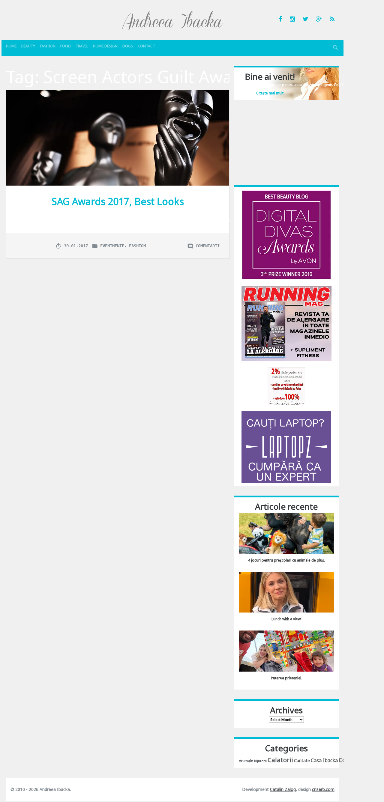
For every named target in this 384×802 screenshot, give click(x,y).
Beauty (28, 46)
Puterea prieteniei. (286, 678)
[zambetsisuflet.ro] (286, 385)
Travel (82, 46)
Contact (146, 46)
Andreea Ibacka (172, 20)
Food (65, 46)
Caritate (302, 760)
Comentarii (208, 245)
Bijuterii (260, 761)
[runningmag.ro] (287, 323)
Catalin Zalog (283, 789)
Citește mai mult (270, 93)
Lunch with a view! (287, 619)
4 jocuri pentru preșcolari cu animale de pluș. (286, 560)
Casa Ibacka (324, 760)
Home (11, 46)
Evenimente (112, 245)
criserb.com (323, 789)
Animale (246, 760)
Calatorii (280, 760)
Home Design (105, 46)
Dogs (127, 46)
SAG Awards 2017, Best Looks (118, 201)
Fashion (48, 46)
